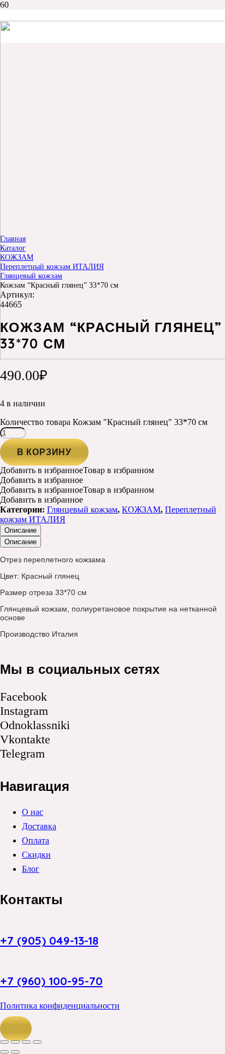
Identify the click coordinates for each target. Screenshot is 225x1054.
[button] (16, 1028)
